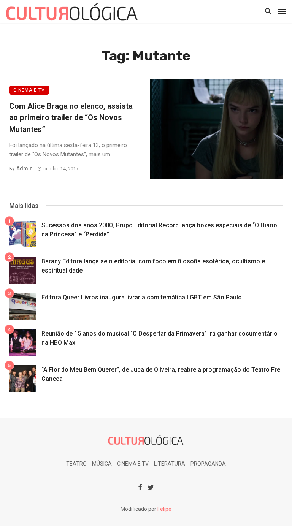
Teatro (76, 464)
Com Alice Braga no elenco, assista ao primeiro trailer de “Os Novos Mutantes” (71, 117)
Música (102, 464)
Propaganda (208, 464)
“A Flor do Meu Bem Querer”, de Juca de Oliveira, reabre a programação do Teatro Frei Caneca (161, 374)
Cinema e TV (29, 90)
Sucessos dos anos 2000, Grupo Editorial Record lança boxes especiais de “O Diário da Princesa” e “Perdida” (159, 230)
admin (24, 168)
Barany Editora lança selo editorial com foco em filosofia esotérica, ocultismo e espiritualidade (153, 266)
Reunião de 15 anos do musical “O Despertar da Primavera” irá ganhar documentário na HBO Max (159, 338)
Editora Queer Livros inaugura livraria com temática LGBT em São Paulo (141, 297)
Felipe (164, 509)
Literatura (169, 464)
